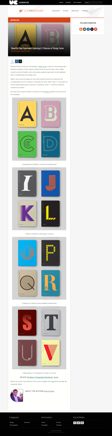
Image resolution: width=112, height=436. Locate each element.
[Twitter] (20, 61)
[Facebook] (16, 61)
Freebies (85, 11)
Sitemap (58, 425)
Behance (46, 92)
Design (12, 422)
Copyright (45, 425)
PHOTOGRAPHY (77, 2)
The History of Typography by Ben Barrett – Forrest (42, 377)
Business (27, 422)
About (43, 422)
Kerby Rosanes (16, 51)
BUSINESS (68, 2)
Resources (75, 11)
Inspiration (56, 11)
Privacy (58, 422)
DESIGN (61, 2)
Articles (65, 11)
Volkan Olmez (42, 67)
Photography (14, 425)
